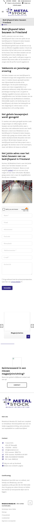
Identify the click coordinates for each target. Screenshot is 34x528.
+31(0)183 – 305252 (11, 1)
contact (10, 170)
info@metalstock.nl (26, 1)
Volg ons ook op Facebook (14, 3)
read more (28, 336)
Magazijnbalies (17, 333)
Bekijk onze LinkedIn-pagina (13, 466)
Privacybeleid (6, 515)
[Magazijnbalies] (17, 319)
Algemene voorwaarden (9, 521)
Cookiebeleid (5, 518)
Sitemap (4, 512)
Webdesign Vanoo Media (9, 509)
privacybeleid (16, 282)
